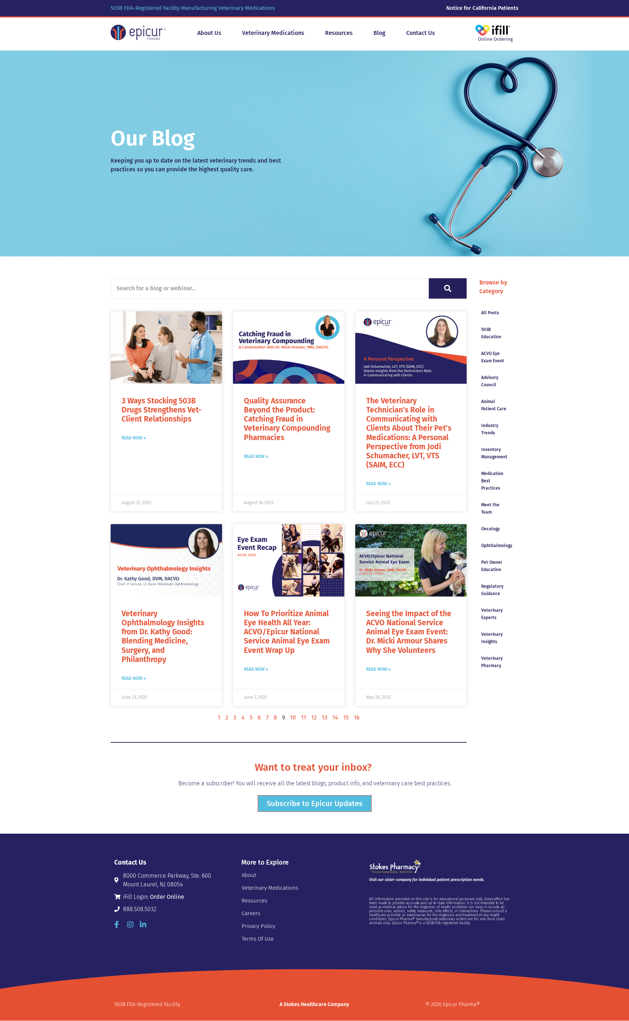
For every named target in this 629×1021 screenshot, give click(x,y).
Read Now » (134, 437)
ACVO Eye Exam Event (492, 357)
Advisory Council (489, 381)
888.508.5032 (140, 909)
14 (335, 717)
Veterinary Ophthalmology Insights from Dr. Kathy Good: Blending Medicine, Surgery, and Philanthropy (163, 636)
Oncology (490, 528)
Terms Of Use (258, 939)
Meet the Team (490, 508)
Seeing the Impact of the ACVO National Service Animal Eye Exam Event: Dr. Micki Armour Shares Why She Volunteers (408, 632)
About (249, 875)
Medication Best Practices (492, 481)
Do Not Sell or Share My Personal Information (418, 936)
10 (293, 717)
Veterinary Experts (492, 614)
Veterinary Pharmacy (492, 662)
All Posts (490, 312)
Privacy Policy (258, 926)
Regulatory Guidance (492, 590)
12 (314, 717)
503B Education (491, 333)
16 (357, 717)
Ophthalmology (496, 545)
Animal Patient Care (493, 405)
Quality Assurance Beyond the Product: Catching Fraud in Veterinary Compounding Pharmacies (287, 419)
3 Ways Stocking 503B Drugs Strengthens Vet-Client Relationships (162, 410)
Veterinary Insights (492, 638)
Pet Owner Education (491, 566)
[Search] (448, 288)
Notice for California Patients (482, 8)
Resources (254, 900)
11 (303, 717)
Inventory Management (494, 453)
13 (324, 717)
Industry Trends (489, 429)
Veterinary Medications (270, 888)
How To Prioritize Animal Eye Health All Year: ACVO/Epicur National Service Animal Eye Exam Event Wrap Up (287, 632)
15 (346, 717)
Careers (251, 913)
